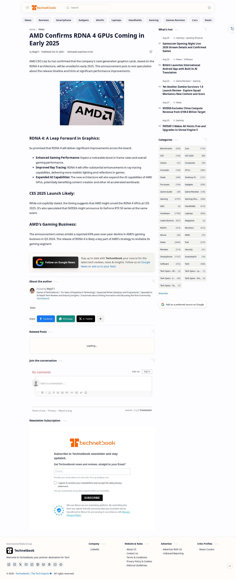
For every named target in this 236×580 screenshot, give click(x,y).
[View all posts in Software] (170, 264)
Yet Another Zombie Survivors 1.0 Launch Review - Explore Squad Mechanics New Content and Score (184, 90)
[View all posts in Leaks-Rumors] (170, 221)
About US (131, 549)
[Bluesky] (43, 564)
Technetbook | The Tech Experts (32, 573)
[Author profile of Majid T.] (34, 51)
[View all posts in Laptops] (195, 213)
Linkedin (95, 549)
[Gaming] (154, 20)
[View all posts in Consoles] (170, 170)
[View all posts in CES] (170, 156)
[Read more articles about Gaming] (180, 38)
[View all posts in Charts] (170, 163)
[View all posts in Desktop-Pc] (195, 177)
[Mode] (209, 7)
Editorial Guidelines (137, 565)
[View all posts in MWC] (195, 235)
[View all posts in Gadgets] (195, 185)
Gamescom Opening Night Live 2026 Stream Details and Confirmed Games (184, 47)
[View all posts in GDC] (170, 206)
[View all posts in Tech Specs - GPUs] (170, 271)
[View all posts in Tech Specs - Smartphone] (170, 278)
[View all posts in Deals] (170, 177)
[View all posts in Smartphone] (170, 257)
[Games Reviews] (175, 20)
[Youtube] (26, 564)
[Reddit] (60, 564)
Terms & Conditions (137, 557)
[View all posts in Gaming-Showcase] (195, 199)
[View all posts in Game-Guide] (170, 192)
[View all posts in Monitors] (195, 228)
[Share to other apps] (100, 318)
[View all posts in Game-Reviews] (195, 192)
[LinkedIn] (55, 564)
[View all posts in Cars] (195, 148)
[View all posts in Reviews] (170, 249)
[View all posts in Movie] (170, 235)
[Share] (150, 51)
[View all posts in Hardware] (170, 213)
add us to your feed (103, 266)
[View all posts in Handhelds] (195, 206)
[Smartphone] (63, 20)
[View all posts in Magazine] (195, 221)
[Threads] (49, 564)
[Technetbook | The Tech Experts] (43, 7)
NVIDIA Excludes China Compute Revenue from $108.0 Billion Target (184, 110)
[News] (28, 20)
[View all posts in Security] (195, 249)
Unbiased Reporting (173, 553)
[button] (46, 318)
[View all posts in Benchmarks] (170, 148)
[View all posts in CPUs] (195, 170)
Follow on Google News (60, 262)
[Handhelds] (135, 20)
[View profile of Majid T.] (46, 288)
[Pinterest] (37, 564)
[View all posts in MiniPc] (170, 228)
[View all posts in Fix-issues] (170, 185)
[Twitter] (20, 564)
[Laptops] (116, 20)
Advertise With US (172, 549)
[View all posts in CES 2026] (195, 156)
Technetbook (43, 298)
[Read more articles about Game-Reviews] (184, 81)
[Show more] (163, 293)
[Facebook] (8, 564)
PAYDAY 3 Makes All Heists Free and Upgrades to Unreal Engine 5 (184, 128)
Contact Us (132, 553)
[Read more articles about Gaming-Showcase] (195, 38)
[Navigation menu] (27, 7)
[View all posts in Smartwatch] (195, 257)
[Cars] (194, 20)
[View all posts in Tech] (195, 264)
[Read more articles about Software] (188, 59)
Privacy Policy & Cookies (139, 561)
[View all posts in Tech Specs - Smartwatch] (195, 278)
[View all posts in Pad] (195, 242)
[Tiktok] (32, 564)
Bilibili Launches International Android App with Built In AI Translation (181, 68)
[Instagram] (14, 564)
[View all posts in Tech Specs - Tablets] (170, 285)
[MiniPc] (100, 20)
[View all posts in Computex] (195, 163)
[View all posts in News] (170, 242)
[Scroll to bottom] (230, 566)
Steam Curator (206, 549)
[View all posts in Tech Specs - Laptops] (195, 271)
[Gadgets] (84, 20)
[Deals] (208, 20)
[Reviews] (44, 20)
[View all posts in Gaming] (170, 199)
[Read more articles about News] (179, 59)
